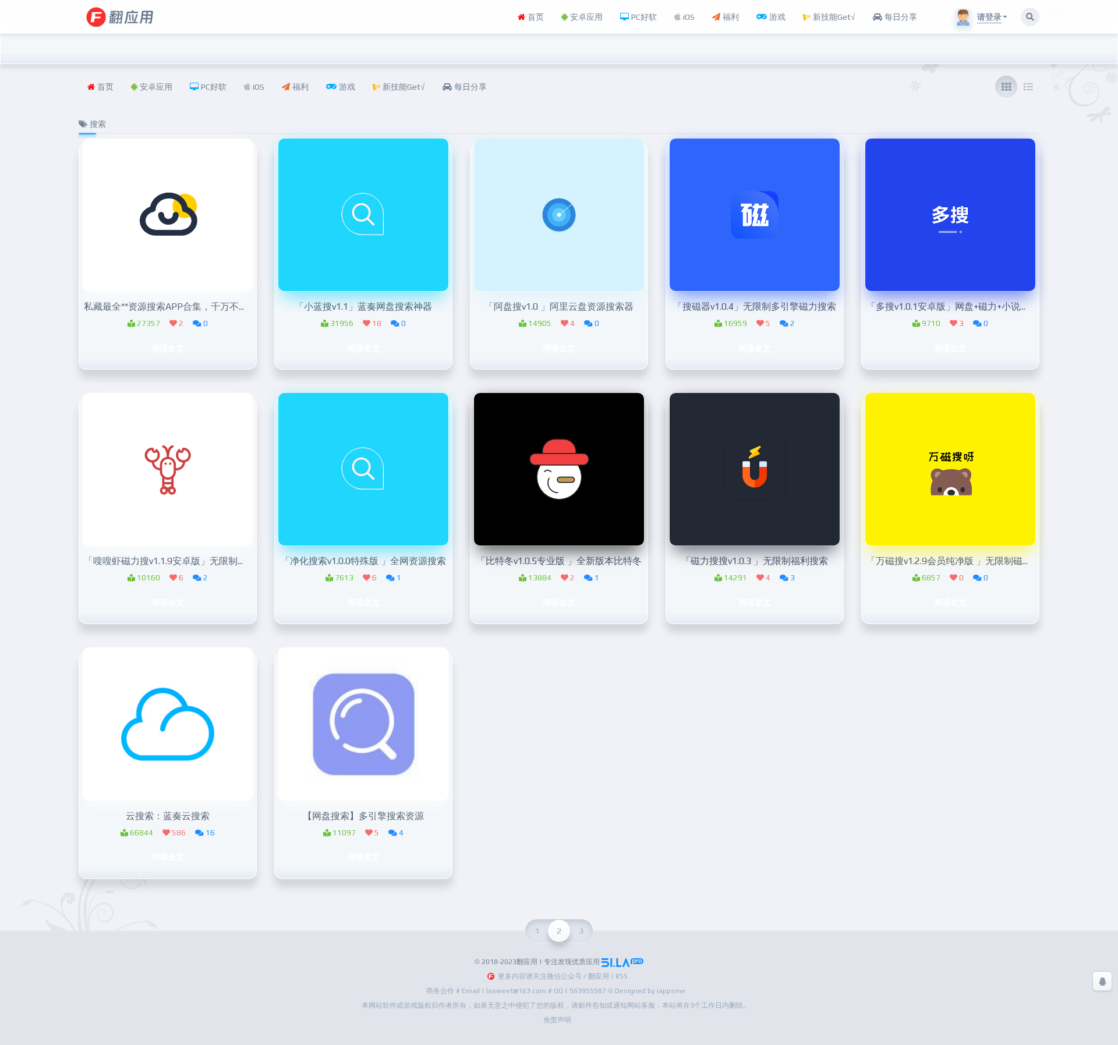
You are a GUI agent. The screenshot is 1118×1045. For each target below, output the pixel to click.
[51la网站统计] (622, 962)
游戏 (776, 17)
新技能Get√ (833, 17)
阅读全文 (167, 347)
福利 (729, 17)
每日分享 (899, 17)
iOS (688, 17)
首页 (534, 17)
